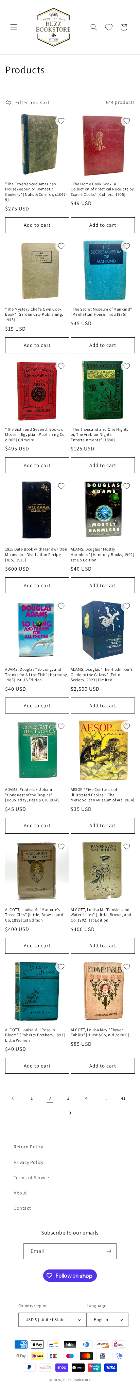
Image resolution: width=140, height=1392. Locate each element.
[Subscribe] (108, 1251)
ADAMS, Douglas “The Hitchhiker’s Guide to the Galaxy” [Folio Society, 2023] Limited (102, 674)
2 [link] (50, 1098)
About (20, 1193)
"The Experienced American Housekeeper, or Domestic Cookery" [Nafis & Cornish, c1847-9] (36, 191)
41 (123, 1098)
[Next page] (70, 1113)
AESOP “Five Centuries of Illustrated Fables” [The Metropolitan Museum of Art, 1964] (103, 794)
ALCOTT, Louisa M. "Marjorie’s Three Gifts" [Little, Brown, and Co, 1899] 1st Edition (34, 915)
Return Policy (28, 1147)
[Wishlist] (108, 27)
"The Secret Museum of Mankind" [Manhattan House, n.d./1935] (101, 312)
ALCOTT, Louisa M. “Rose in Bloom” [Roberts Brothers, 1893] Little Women (35, 1035)
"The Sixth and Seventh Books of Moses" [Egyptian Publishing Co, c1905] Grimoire (35, 434)
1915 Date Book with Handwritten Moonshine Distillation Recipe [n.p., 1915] (36, 554)
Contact (22, 1208)
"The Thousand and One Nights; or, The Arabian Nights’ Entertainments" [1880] (100, 434)
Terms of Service (31, 1177)
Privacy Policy (28, 1162)
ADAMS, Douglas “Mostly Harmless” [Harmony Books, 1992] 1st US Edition (103, 554)
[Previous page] (13, 1098)
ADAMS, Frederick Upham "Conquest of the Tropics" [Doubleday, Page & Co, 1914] (32, 794)
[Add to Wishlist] (61, 121)
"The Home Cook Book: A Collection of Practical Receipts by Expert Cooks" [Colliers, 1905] (102, 189)
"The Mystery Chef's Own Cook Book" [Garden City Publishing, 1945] (34, 314)
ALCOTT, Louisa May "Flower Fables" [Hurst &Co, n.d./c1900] (100, 1032)
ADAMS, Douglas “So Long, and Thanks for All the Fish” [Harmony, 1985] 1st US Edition (36, 674)
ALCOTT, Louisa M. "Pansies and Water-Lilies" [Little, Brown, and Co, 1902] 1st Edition (101, 915)
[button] (13, 27)
